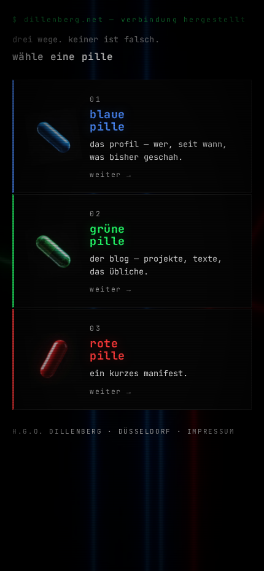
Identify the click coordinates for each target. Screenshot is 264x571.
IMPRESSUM (211, 431)
